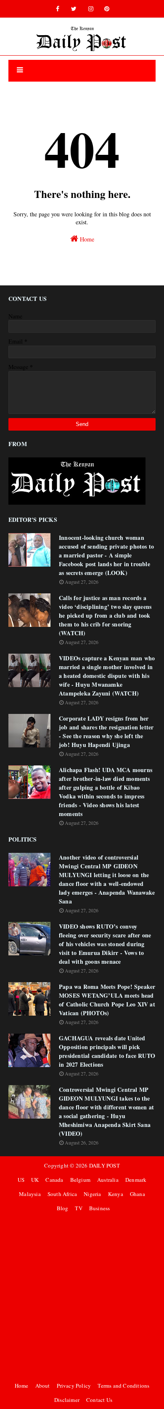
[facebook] (57, 9)
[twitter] (73, 9)
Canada (54, 1179)
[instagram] (90, 9)
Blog (63, 1208)
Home (86, 239)
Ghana (137, 1194)
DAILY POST (104, 1165)
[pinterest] (106, 9)
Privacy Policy (74, 1385)
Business (99, 1208)
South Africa (62, 1194)
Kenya (115, 1194)
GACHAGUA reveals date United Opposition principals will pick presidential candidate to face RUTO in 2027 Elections (107, 1051)
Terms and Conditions (123, 1385)
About (42, 1385)
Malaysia (30, 1194)
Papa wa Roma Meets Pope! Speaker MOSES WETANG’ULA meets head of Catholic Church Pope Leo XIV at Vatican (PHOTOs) (107, 999)
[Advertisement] (82, 1296)
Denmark (135, 1179)
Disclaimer (66, 1400)
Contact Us (99, 1400)
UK (35, 1179)
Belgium (80, 1179)
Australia (108, 1179)
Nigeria (92, 1194)
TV (78, 1208)
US (21, 1179)
